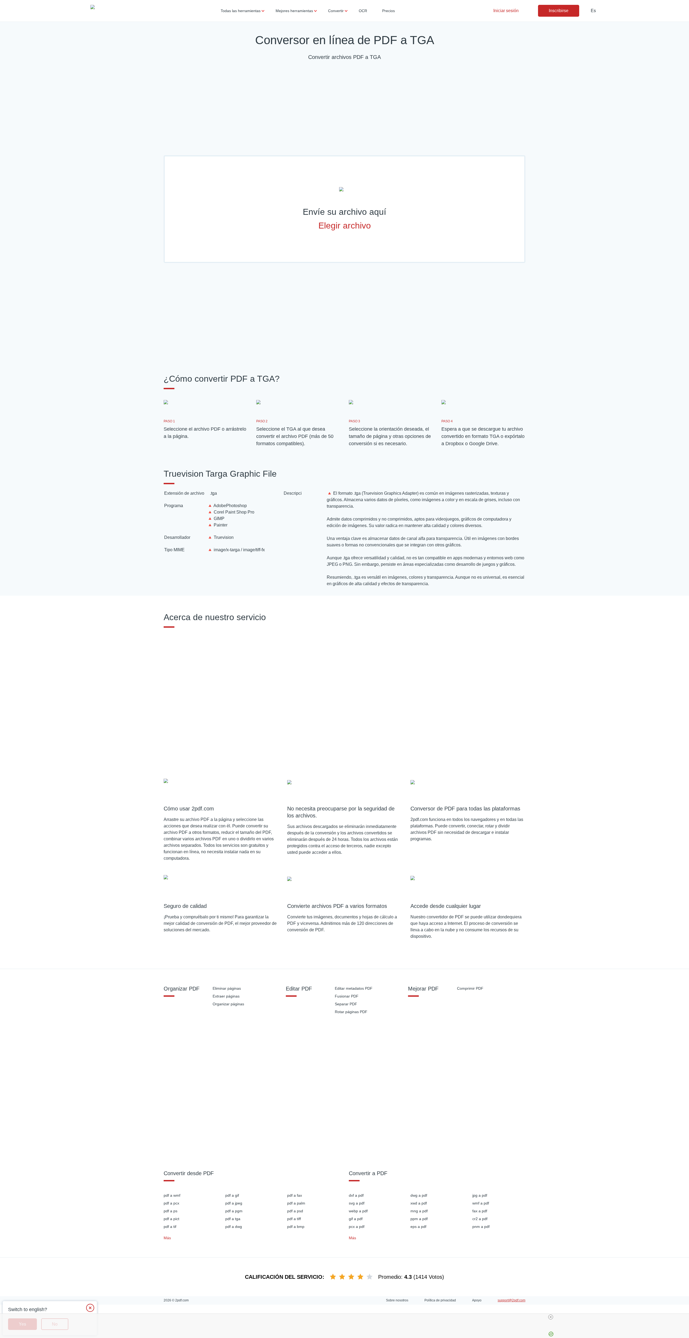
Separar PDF (346, 1004)
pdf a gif (232, 1195)
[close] (550, 1317)
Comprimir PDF (470, 988)
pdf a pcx (171, 1203)
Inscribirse (558, 10)
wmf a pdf (480, 1203)
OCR (363, 11)
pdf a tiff (294, 1219)
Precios (388, 11)
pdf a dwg (233, 1226)
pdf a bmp (295, 1226)
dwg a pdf (418, 1195)
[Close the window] (90, 1308)
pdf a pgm (233, 1211)
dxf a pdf (356, 1195)
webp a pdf (358, 1211)
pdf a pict (171, 1219)
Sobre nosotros (397, 1300)
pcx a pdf (356, 1226)
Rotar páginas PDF (351, 1012)
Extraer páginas (226, 996)
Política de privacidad (440, 1300)
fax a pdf (479, 1211)
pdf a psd (295, 1211)
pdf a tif (170, 1226)
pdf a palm (296, 1203)
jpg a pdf (479, 1195)
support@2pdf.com (511, 1300)
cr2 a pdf (479, 1219)
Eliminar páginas (227, 988)
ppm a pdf (419, 1219)
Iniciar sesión (506, 10)
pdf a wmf (172, 1195)
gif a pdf (356, 1219)
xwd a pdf (418, 1203)
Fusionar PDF (346, 996)
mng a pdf (419, 1211)
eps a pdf (418, 1226)
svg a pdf (356, 1203)
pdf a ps (170, 1211)
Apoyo (476, 1300)
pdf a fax (294, 1195)
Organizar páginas (228, 1004)
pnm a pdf (481, 1226)
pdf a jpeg (233, 1203)
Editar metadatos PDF (353, 988)
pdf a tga (232, 1219)
